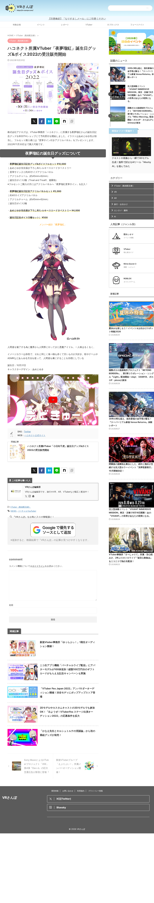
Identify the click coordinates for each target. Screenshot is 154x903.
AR (115, 198)
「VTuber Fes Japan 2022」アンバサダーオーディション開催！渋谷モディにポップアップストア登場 (67, 692)
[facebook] (42, 121)
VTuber (89, 24)
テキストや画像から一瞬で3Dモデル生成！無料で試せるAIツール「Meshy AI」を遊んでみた (131, 162)
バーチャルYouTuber (27, 511)
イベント (41, 24)
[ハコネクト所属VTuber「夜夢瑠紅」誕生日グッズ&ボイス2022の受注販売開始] (49, 121)
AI (115, 216)
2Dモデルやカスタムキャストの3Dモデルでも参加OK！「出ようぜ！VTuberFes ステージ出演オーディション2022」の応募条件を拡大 (67, 711)
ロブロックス (113, 24)
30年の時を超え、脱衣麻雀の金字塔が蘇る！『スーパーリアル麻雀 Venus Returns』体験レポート (130, 422)
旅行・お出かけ (121, 204)
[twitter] (34, 121)
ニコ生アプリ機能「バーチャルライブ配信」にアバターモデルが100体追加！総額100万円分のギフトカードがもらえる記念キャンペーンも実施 (67, 669)
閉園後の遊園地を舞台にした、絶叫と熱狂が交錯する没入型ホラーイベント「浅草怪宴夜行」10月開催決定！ (131, 467)
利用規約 (80, 791)
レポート (65, 24)
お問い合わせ (67, 791)
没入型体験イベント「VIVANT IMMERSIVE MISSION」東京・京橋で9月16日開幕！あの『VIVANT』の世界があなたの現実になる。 (130, 512)
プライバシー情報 (95, 791)
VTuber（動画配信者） (20, 507)
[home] (33, 496)
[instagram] (29, 496)
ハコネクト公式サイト (34, 435)
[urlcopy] (72, 121)
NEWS (13, 511)
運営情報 (55, 791)
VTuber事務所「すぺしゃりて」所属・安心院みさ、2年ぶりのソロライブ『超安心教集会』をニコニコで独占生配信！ (131, 557)
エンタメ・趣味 (121, 210)
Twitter (27, 431)
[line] (57, 121)
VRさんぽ (9, 797)
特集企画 (17, 24)
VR (115, 192)
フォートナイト (137, 24)
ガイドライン (38, 566)
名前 (11, 605)
